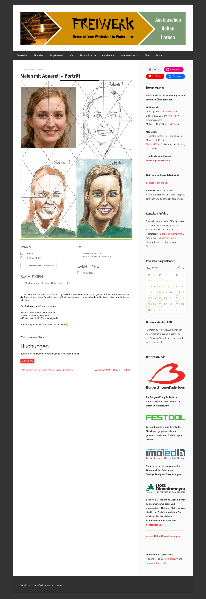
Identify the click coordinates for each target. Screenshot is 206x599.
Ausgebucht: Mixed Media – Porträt (112, 369)
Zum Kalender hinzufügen (40, 266)
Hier (148, 95)
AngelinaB (41, 69)
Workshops (87, 272)
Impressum (172, 558)
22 (177, 298)
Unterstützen (86, 55)
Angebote (107, 55)
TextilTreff (173, 123)
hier (161, 329)
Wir (71, 55)
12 (160, 292)
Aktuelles (38, 55)
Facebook (151, 246)
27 (149, 280)
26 (160, 304)
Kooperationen (128, 55)
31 (149, 309)
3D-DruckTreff (153, 144)
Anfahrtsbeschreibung (171, 233)
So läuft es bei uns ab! (157, 182)
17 (149, 298)
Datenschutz (162, 562)
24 (149, 304)
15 (177, 292)
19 (160, 298)
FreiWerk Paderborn (92, 253)
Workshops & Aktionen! (158, 160)
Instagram (167, 242)
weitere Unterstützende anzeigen (163, 536)
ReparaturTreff (153, 135)
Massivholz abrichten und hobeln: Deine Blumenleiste (48, 369)
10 (149, 292)
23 (182, 298)
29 (160, 280)
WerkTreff (171, 111)
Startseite (22, 55)
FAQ (147, 55)
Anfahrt (159, 55)
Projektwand (56, 55)
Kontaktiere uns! (154, 524)
